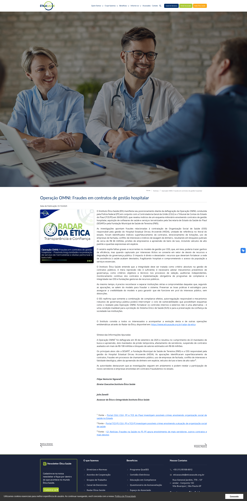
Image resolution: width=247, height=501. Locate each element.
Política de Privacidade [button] (125, 496)
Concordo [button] (234, 496)
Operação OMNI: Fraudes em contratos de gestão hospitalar (182, 191)
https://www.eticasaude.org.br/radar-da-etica (173, 324)
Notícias (156, 191)
